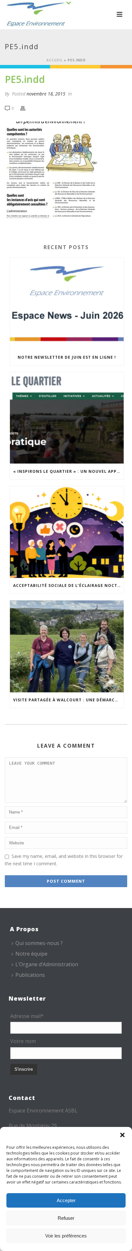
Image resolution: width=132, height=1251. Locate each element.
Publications (30, 974)
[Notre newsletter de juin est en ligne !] (67, 303)
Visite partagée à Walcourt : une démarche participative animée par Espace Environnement (68, 700)
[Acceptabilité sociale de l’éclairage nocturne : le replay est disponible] (67, 532)
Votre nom (23, 1041)
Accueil (54, 60)
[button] (122, 1135)
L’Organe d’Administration (46, 964)
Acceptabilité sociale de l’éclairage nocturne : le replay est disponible (68, 585)
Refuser (66, 1218)
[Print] (26, 108)
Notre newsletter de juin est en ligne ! (67, 357)
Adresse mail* (27, 1016)
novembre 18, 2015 (46, 94)
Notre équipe (31, 953)
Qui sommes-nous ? (39, 943)
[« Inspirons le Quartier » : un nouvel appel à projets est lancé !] (67, 418)
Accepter (66, 1200)
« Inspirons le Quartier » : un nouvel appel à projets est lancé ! (68, 471)
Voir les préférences (66, 1235)
